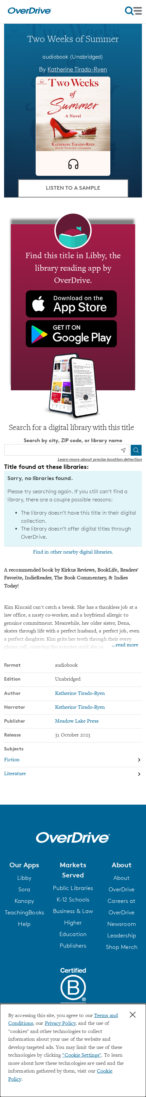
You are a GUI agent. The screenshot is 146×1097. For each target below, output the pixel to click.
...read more (125, 645)
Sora (24, 889)
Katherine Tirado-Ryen (77, 69)
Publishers (73, 945)
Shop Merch (122, 947)
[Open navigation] (133, 11)
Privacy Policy (60, 1023)
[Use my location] (123, 450)
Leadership (121, 935)
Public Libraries (73, 888)
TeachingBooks (24, 912)
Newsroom (121, 923)
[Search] (136, 450)
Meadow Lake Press (76, 721)
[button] (24, 865)
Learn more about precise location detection (100, 459)
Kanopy (24, 900)
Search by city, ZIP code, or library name (73, 440)
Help (24, 923)
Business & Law (73, 911)
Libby (24, 877)
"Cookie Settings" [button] (81, 1055)
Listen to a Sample (73, 187)
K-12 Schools (73, 899)
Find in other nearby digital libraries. (73, 552)
